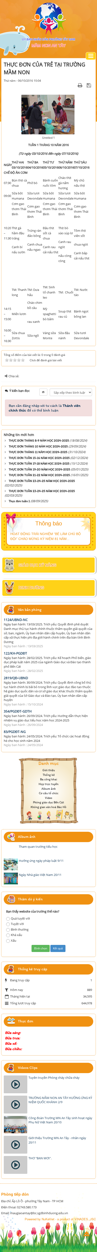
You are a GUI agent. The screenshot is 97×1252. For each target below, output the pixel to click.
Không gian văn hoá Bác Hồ (48, 807)
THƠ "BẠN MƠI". (40, 1158)
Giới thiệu (48, 770)
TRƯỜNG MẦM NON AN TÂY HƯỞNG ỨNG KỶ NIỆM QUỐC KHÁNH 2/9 (60, 1100)
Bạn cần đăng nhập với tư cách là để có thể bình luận (45, 407)
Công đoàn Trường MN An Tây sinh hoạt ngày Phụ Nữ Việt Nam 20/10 (60, 1120)
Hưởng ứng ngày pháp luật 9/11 (41, 861)
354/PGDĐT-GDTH (18, 711)
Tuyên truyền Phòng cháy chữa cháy (54, 1077)
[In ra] (81, 85)
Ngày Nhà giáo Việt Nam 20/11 (40, 875)
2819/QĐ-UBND (16, 678)
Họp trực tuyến (48, 784)
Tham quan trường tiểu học (38, 846)
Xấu (13, 940)
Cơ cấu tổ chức (48, 793)
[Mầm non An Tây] (48, 18)
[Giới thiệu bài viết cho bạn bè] (74, 85)
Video (48, 798)
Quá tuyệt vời (20, 918)
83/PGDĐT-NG (15, 731)
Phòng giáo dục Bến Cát (48, 802)
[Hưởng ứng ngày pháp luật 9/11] (11, 864)
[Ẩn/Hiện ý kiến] (43, 392)
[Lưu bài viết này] (89, 85)
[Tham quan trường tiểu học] (11, 850)
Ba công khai (48, 779)
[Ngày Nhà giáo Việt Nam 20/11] (11, 878)
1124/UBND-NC (16, 619)
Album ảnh (48, 788)
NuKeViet (48, 1219)
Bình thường (19, 929)
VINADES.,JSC (85, 1219)
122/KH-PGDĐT (15, 653)
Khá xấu (16, 935)
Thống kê (49, 775)
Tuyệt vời (17, 924)
